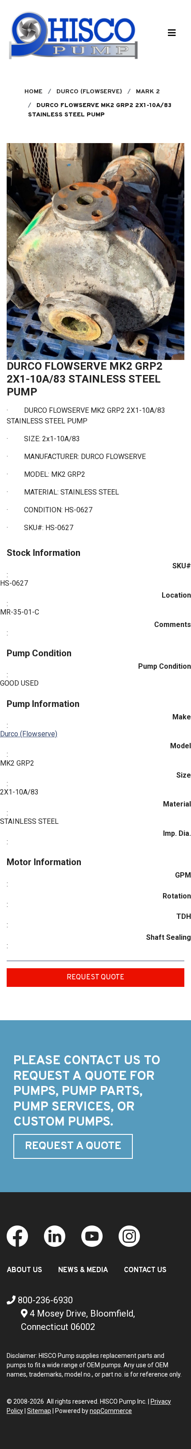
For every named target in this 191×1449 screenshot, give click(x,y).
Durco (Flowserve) (28, 734)
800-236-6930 (44, 1300)
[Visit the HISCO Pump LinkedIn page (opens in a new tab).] (54, 1235)
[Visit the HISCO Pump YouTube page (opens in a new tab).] (92, 1235)
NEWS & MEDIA (83, 1270)
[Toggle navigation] (171, 35)
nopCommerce (111, 1410)
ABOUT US (24, 1270)
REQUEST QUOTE (95, 977)
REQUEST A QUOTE (73, 1146)
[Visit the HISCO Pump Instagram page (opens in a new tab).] (129, 1235)
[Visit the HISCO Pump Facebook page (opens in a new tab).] (17, 1235)
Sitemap (39, 1410)
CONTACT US (145, 1270)
